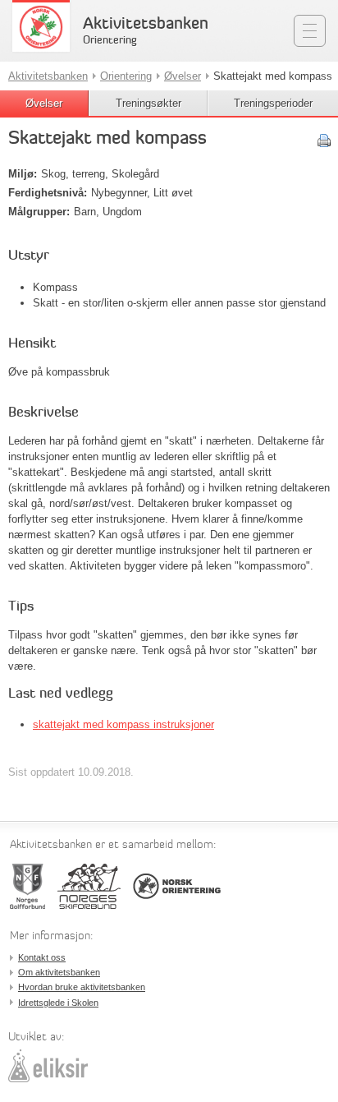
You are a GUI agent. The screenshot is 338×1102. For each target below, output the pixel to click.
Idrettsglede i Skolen (58, 1002)
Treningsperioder (273, 103)
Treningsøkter (148, 103)
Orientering (126, 76)
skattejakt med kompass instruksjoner (123, 724)
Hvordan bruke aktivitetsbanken (81, 987)
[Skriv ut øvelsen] (324, 140)
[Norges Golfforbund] (27, 886)
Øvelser (43, 103)
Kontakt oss (42, 957)
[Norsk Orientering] (177, 886)
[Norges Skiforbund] (89, 886)
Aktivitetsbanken (145, 24)
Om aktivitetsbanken (59, 972)
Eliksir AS (48, 1065)
